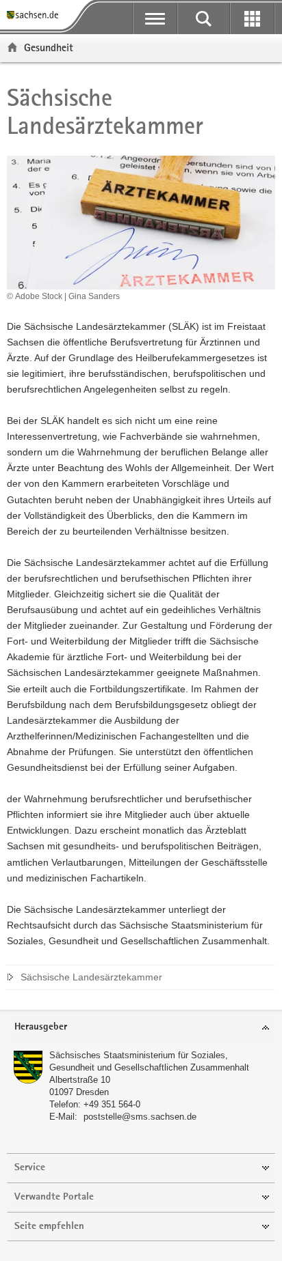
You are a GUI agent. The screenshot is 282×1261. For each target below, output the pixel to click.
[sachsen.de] (35, 15)
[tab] (141, 1028)
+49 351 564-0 (112, 1104)
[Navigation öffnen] (155, 18)
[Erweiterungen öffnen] (252, 18)
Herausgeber (40, 1027)
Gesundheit (48, 47)
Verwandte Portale (54, 1197)
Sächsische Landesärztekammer (91, 977)
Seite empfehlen (49, 1226)
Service (29, 1168)
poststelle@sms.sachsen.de (140, 1116)
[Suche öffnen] (204, 18)
